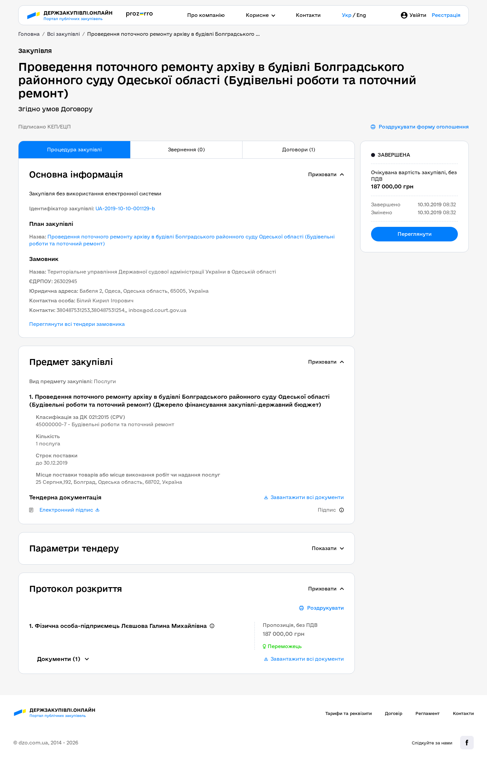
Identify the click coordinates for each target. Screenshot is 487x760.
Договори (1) (298, 149)
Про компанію (206, 15)
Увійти (417, 15)
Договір (393, 713)
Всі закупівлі (63, 34)
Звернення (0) (186, 149)
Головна (29, 34)
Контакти (308, 15)
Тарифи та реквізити (348, 713)
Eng (361, 15)
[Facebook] (467, 742)
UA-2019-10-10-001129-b (125, 208)
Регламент (427, 713)
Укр (347, 15)
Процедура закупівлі (74, 149)
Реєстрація (446, 15)
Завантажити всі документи (307, 497)
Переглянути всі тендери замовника (77, 324)
